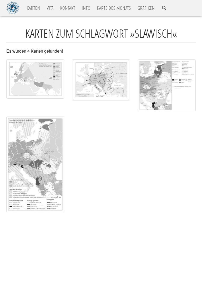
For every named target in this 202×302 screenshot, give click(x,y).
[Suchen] (164, 8)
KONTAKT (67, 8)
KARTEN (33, 8)
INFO (86, 8)
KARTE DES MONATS (114, 8)
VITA (50, 8)
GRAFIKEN (146, 8)
